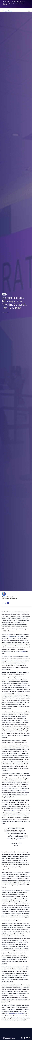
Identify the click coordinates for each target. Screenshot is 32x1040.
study (13, 811)
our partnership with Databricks (14, 1013)
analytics (23, 651)
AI (17, 651)
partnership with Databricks (14, 636)
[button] (28, 11)
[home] (7, 11)
